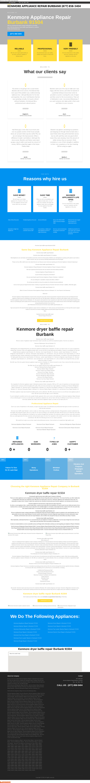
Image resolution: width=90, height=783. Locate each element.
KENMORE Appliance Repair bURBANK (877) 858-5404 (44, 6)
